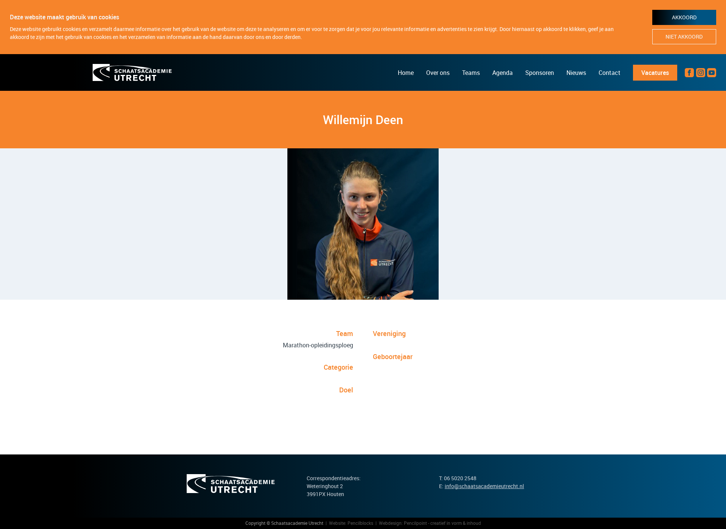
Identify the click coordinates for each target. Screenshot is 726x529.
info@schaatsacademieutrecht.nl (484, 486)
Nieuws (576, 72)
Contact (610, 72)
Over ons (438, 72)
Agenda (502, 72)
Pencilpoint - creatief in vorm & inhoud (442, 523)
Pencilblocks (360, 523)
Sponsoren (539, 72)
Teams (471, 72)
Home (406, 72)
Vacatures (655, 72)
